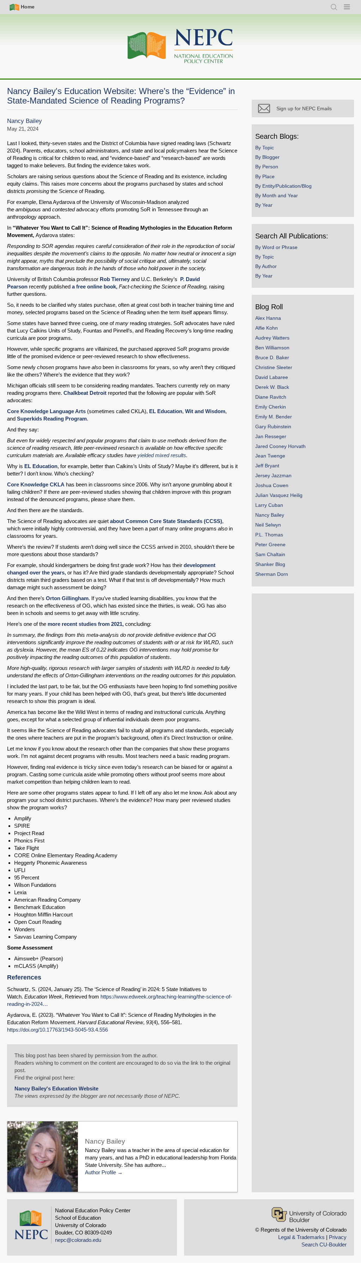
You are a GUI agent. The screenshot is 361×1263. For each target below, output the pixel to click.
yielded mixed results (161, 455)
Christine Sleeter (273, 367)
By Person (266, 166)
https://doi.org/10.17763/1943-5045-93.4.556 (57, 1030)
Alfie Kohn (266, 328)
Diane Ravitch (270, 397)
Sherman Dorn (271, 574)
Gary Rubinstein (273, 426)
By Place (265, 176)
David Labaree (271, 377)
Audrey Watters (272, 338)
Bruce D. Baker (272, 357)
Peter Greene (270, 544)
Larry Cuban (269, 505)
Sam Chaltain (270, 554)
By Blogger (267, 157)
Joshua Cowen (271, 485)
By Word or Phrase (276, 247)
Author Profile (100, 1172)
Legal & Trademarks (301, 1237)
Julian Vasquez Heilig (278, 495)
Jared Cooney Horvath (280, 446)
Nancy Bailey (24, 121)
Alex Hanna (268, 318)
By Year (264, 205)
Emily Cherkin (270, 407)
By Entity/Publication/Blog (283, 186)
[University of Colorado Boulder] (309, 1214)
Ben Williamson (272, 347)
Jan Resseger (270, 436)
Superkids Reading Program (52, 419)
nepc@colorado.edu (78, 1240)
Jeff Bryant (267, 465)
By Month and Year (276, 195)
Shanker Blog (270, 564)
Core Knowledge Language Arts (46, 411)
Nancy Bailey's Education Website (56, 1088)
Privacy (338, 1237)
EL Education (165, 411)
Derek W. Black (272, 387)
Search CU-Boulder (324, 1245)
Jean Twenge (270, 456)
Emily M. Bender (273, 416)
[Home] (180, 46)
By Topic (264, 147)
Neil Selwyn (268, 525)
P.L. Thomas (269, 534)
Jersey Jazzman (273, 475)
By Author (266, 266)
